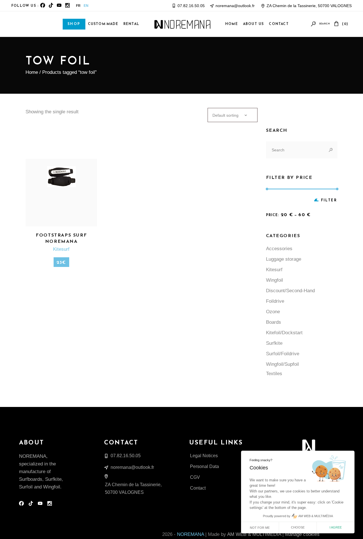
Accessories (279, 248)
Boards (273, 322)
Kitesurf (61, 249)
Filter (329, 200)
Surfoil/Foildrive (282, 353)
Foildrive (275, 301)
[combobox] (233, 115)
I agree (336, 527)
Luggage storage (283, 259)
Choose (298, 527)
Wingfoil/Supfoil (282, 364)
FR (78, 6)
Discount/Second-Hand (290, 290)
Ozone (273, 311)
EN (86, 6)
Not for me (260, 527)
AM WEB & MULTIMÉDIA (254, 534)
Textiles (274, 373)
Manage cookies (302, 534)
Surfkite (274, 343)
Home (32, 72)
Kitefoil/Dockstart (284, 332)
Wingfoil (274, 280)
